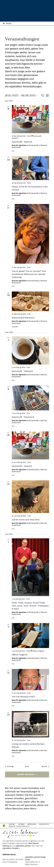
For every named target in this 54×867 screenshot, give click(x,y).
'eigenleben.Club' (13, 801)
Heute (27, 766)
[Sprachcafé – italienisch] (30, 350)
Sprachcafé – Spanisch (22, 141)
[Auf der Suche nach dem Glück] (30, 496)
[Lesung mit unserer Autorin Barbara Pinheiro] (30, 724)
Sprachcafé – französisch (23, 417)
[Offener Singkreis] (30, 635)
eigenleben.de (27, 11)
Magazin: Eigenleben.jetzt (19, 826)
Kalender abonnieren (25, 774)
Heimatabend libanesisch (23, 317)
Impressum (32, 824)
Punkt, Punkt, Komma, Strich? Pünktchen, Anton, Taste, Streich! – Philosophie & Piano (30, 605)
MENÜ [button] (9, 23)
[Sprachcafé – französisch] (30, 397)
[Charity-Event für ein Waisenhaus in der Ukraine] (30, 168)
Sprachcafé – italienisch (22, 371)
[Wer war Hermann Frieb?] (30, 679)
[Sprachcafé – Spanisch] (30, 119)
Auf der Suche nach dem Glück (26, 519)
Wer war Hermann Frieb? (23, 696)
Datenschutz (44, 824)
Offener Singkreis (19, 654)
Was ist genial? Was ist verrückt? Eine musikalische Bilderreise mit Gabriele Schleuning (29, 274)
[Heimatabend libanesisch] (30, 301)
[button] (4, 862)
